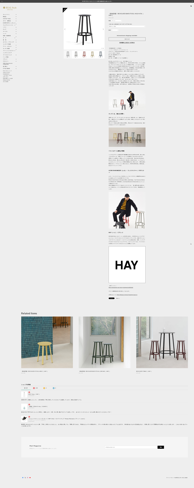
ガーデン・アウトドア (8, 42)
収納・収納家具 (10, 35)
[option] (84, 29)
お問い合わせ (5, 76)
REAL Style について (7, 70)
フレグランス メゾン (8, 25)
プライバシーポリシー (170, 477)
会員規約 (186, 477)
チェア (5, 29)
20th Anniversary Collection (8, 64)
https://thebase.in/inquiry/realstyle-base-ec (127, 294)
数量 (110, 30)
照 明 (4, 39)
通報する (118, 298)
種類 (110, 20)
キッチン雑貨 (10, 48)
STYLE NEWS (6, 68)
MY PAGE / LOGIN (8, 75)
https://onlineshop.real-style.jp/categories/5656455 (121, 287)
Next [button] (103, 29)
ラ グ (4, 37)
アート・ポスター (10, 46)
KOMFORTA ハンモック (9, 22)
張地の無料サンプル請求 (8, 78)
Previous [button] (65, 29)
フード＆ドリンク (7, 54)
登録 (161, 447)
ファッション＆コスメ (8, 50)
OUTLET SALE (7, 18)
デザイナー (6, 61)
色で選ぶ (5, 66)
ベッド (4, 33)
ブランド (5, 59)
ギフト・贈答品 (7, 20)
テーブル (5, 31)
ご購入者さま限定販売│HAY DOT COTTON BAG (120, 24)
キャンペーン (6, 14)
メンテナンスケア (7, 52)
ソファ (7, 27)
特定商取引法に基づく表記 (179, 477)
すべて (26, 388)
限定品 (4, 16)
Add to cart (127, 39)
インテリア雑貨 (10, 44)
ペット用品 (6, 56)
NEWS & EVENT (6, 72)
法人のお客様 (5, 81)
